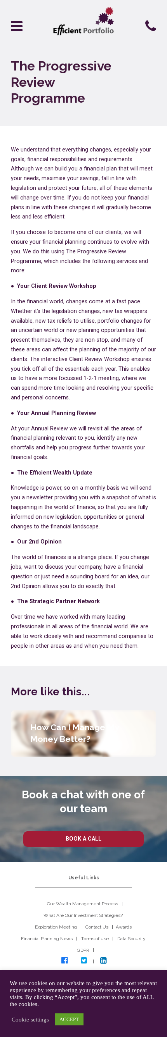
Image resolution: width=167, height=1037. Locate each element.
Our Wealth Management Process (82, 903)
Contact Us (96, 927)
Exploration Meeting (56, 927)
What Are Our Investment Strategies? (83, 915)
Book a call (83, 839)
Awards (124, 927)
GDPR (83, 950)
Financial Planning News (47, 938)
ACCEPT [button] (69, 1019)
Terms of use (95, 938)
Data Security (131, 938)
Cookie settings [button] (30, 1019)
